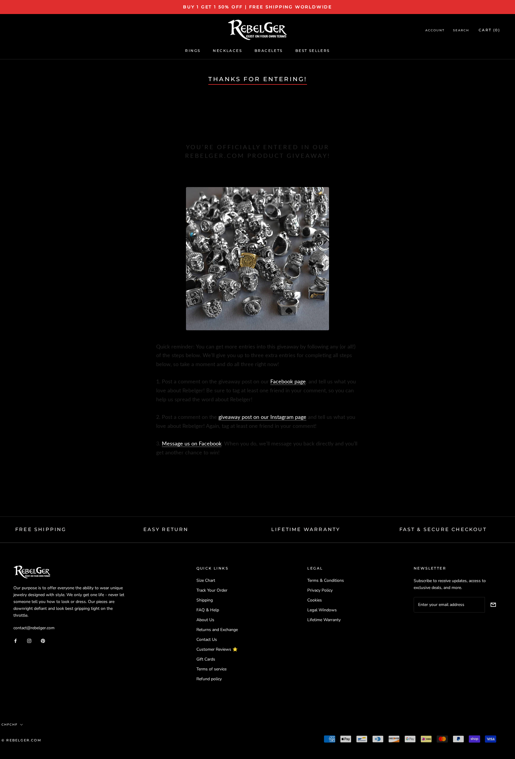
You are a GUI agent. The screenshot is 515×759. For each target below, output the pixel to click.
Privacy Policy (320, 590)
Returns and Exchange (217, 629)
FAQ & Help (207, 610)
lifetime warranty (305, 529)
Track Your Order (211, 590)
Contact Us (206, 639)
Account (435, 30)
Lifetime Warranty (324, 620)
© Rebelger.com (21, 740)
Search (461, 30)
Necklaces (227, 50)
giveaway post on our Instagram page (262, 417)
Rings (192, 50)
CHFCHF (9, 724)
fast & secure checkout (443, 529)
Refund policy (209, 679)
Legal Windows (322, 610)
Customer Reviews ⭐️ (217, 649)
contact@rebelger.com (34, 628)
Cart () (489, 30)
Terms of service (211, 669)
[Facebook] (15, 640)
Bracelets (269, 50)
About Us (205, 620)
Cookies (314, 600)
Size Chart (205, 580)
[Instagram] (29, 640)
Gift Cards (205, 659)
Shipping (204, 600)
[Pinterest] (43, 640)
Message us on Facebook (191, 444)
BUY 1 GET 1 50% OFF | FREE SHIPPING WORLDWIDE (257, 7)
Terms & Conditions (325, 580)
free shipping (40, 529)
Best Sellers (312, 50)
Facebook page (288, 382)
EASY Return (166, 529)
